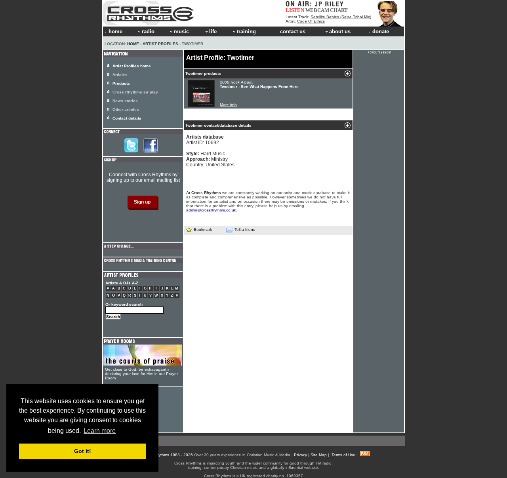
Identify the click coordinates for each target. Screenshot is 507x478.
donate (380, 31)
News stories (125, 101)
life (213, 31)
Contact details (126, 118)
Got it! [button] (82, 451)
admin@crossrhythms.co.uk (211, 210)
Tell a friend (244, 229)
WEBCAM (317, 10)
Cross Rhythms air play (135, 92)
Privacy (300, 455)
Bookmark (203, 229)
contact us (292, 31)
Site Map (319, 455)
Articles (120, 74)
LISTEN (295, 10)
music (181, 31)
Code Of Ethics (311, 21)
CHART (339, 10)
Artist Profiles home (131, 66)
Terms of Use (343, 455)
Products (121, 83)
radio (148, 31)
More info (228, 105)
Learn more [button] (100, 430)
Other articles (125, 109)
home (115, 31)
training (246, 31)
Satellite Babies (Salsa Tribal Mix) (341, 17)
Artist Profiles (160, 44)
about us (340, 31)
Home (133, 44)
